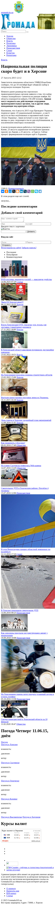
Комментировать (16, 188)
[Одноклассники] (6, 191)
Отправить (6, 245)
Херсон (9, 36)
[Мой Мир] (10, 191)
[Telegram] (40, 191)
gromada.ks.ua (7, 12)
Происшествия (13, 48)
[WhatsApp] (32, 191)
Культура (10, 53)
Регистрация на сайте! (11, 248)
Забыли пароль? (29, 248)
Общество (11, 38)
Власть (9, 41)
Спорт (9, 50)
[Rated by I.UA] (12, 865)
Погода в (9, 744)
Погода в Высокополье (11, 817)
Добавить (31, 232)
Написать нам (12, 891)
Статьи (20, 282)
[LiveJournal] (25, 191)
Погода (4, 742)
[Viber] (28, 191)
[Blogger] (17, 191)
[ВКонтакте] (2, 191)
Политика (10, 43)
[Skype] (36, 191)
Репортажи (11, 55)
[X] (13, 191)
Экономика (11, 46)
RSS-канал (11, 893)
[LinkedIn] (21, 191)
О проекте (11, 888)
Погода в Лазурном (31, 817)
